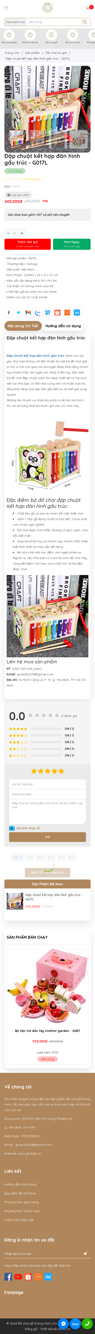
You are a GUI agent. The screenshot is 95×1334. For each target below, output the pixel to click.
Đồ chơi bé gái (9, 42)
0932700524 (30, 1136)
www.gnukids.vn (29, 1153)
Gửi (47, 837)
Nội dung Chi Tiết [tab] (23, 325)
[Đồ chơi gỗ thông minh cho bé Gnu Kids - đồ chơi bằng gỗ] (47, 8)
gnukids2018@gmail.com (33, 1145)
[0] (88, 8)
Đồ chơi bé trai (30, 42)
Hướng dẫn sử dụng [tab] (63, 325)
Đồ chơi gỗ (51, 42)
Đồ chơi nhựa (72, 42)
